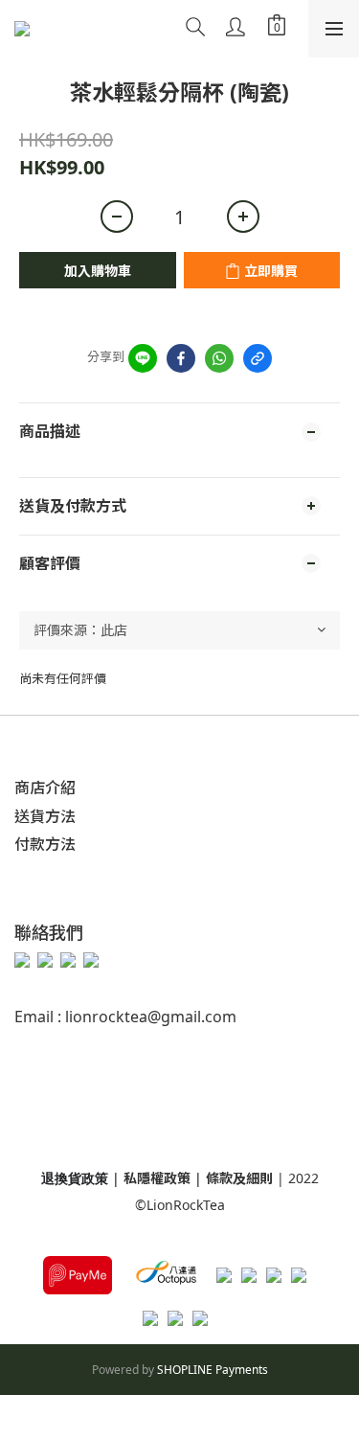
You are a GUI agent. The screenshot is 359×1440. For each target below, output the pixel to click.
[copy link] (257, 358)
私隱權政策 (157, 1178)
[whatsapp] (219, 358)
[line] (142, 358)
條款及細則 (241, 1178)
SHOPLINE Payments (212, 1369)
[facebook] (181, 358)
